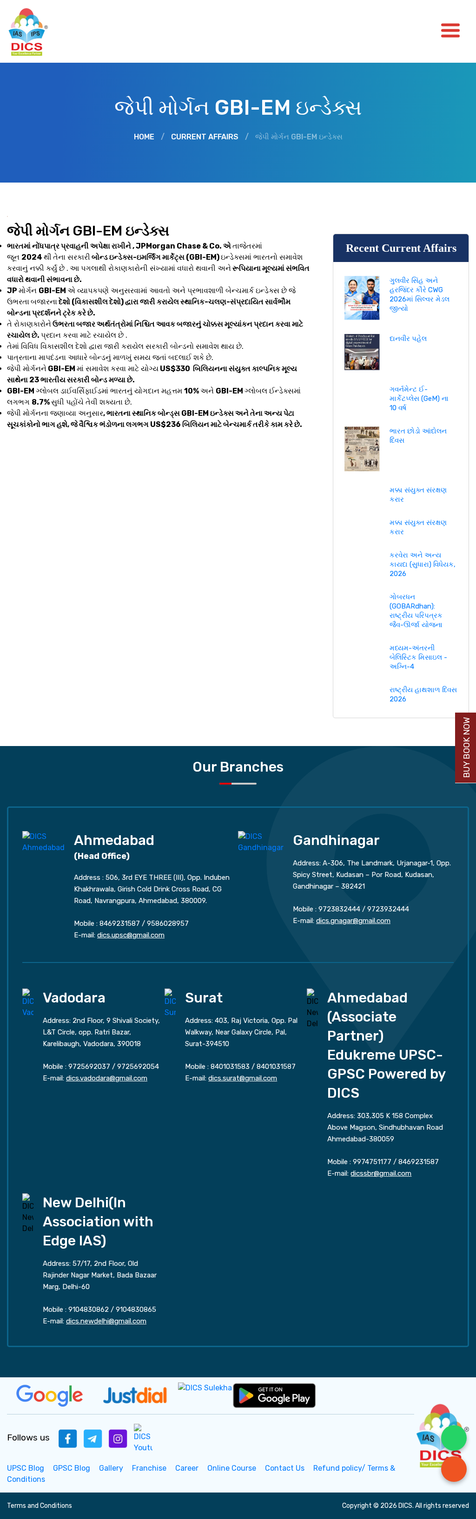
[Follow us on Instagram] (118, 1438)
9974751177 (372, 1162)
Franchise (149, 1468)
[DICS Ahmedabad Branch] (43, 841)
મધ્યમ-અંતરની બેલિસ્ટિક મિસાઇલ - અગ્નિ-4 (418, 657)
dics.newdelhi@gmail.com (106, 1321)
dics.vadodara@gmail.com (106, 1078)
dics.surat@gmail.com (242, 1078)
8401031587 (276, 1066)
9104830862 (88, 1309)
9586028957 (168, 923)
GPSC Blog (71, 1468)
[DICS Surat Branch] (170, 1002)
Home (144, 136)
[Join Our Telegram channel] (93, 1438)
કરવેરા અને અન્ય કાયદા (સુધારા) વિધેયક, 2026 (423, 564)
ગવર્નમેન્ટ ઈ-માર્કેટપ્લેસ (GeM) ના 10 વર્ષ (419, 398)
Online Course (231, 1468)
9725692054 (138, 1066)
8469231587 (119, 923)
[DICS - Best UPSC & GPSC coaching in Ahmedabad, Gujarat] (36, 31)
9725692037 (89, 1066)
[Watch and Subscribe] (143, 1438)
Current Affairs (204, 136)
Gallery (111, 1468)
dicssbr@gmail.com (380, 1173)
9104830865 (136, 1309)
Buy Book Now (467, 747)
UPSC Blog (25, 1468)
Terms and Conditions (39, 1506)
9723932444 (388, 909)
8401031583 (230, 1066)
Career (186, 1468)
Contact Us (284, 1468)
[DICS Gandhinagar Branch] (261, 841)
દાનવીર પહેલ (408, 338)
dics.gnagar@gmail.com (353, 921)
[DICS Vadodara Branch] (27, 1002)
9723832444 (339, 909)
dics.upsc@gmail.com (131, 935)
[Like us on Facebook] (67, 1438)
